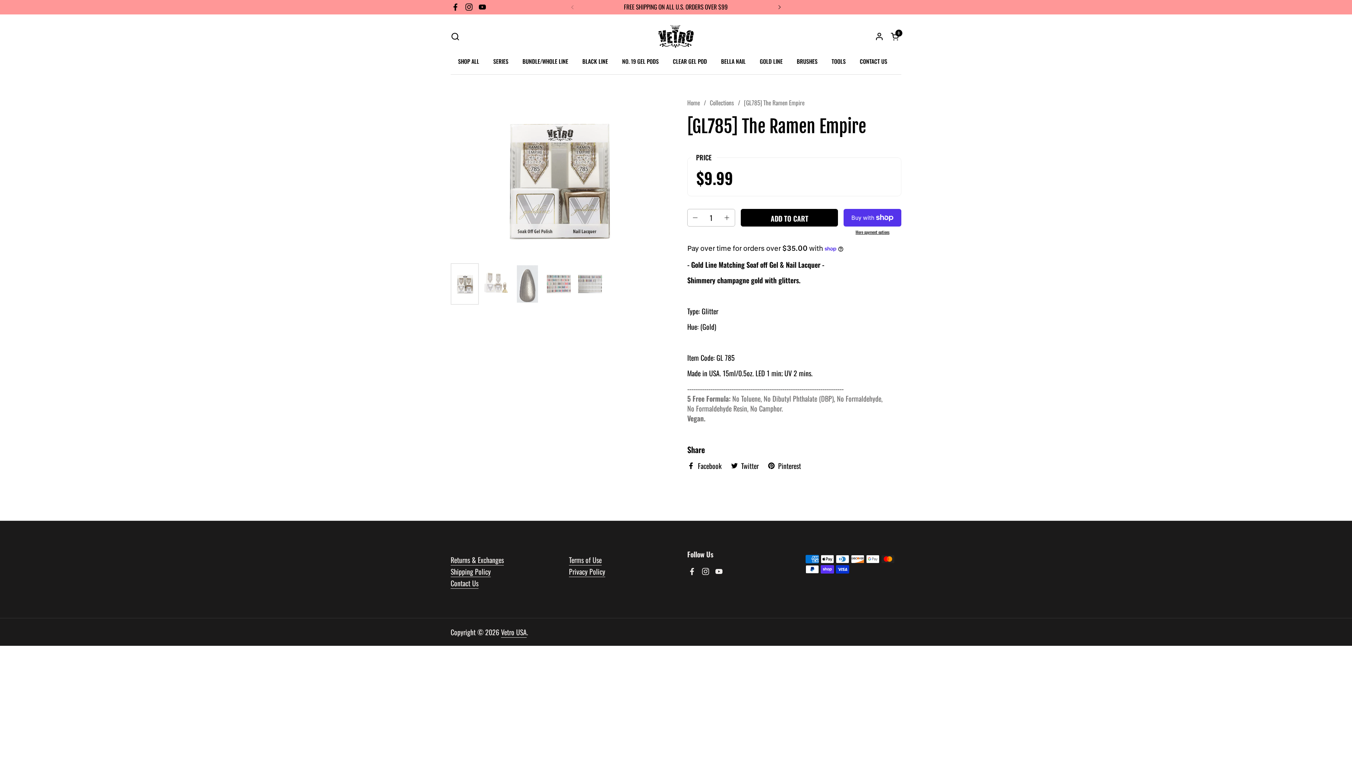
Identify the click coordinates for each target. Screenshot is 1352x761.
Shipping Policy (471, 571)
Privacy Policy (587, 571)
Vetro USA (514, 632)
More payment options (872, 232)
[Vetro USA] (676, 36)
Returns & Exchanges (477, 560)
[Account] (879, 36)
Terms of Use (585, 560)
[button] (455, 36)
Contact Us (464, 583)
